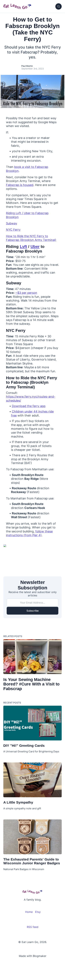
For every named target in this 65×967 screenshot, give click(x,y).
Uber (35, 246)
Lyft (23, 246)
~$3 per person (26, 292)
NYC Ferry (13, 229)
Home (29, 912)
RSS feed (32, 927)
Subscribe (32, 610)
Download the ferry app (29, 406)
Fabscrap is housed (19, 185)
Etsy (38, 912)
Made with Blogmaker (32, 956)
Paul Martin (27, 66)
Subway (11, 223)
